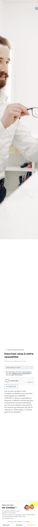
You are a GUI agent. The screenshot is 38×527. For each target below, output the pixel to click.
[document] (19, 263)
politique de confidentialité (21, 373)
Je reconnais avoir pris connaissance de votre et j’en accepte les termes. (19, 373)
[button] (36, 8)
